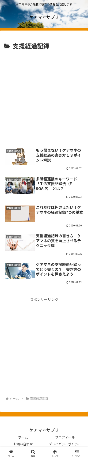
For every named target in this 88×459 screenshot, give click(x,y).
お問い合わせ (23, 444)
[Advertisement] (44, 98)
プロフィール (65, 437)
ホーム (23, 437)
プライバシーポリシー (65, 444)
